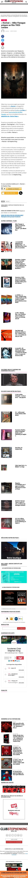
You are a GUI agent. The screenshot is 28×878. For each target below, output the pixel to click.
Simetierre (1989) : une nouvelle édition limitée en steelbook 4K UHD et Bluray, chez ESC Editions (20, 280)
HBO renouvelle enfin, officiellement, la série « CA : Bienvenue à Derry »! (18, 726)
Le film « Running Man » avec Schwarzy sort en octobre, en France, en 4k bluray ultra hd (20, 315)
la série (20, 110)
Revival (7, 201)
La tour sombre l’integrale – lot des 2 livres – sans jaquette (20, 396)
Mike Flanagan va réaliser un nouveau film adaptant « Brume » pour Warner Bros (20, 227)
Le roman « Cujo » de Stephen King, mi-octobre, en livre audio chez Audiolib (18, 762)
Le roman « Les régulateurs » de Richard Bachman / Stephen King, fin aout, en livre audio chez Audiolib (17, 750)
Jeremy (7, 31)
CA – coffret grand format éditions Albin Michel (20, 413)
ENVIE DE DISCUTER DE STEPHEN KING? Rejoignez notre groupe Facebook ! (12, 216)
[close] (27, 870)
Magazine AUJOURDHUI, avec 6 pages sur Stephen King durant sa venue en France (20, 486)
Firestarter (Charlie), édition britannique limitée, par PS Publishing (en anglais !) (20, 433)
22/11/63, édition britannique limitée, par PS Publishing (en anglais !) (20, 521)
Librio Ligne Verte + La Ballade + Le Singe (20, 466)
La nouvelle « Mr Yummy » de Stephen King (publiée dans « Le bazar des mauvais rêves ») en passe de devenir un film (20, 351)
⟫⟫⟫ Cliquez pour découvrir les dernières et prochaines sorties (12, 796)
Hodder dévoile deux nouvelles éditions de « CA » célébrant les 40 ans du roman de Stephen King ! (18, 738)
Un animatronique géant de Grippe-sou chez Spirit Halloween (18, 773)
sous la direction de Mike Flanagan (11, 113)
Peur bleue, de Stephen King (18, 448)
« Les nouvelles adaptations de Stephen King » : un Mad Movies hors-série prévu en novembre (21, 244)
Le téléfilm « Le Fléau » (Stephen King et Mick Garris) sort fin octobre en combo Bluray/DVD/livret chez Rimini (20, 298)
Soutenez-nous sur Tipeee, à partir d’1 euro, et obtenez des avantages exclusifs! (20, 503)
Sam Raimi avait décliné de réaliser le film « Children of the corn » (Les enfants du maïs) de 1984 (20, 333)
